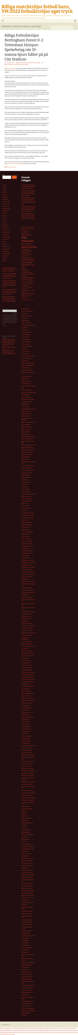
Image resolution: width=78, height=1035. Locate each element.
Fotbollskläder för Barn (26, 565)
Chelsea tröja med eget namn (28, 494)
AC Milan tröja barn (25, 320)
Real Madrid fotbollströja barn (28, 962)
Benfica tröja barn (25, 406)
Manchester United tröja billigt (26, 282)
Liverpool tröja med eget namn (27, 277)
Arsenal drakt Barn (25, 337)
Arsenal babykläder (25, 334)
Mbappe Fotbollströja (26, 818)
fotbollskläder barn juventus (27, 560)
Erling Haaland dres (25, 527)
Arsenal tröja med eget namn (28, 356)
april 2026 (4, 192)
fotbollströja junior (25, 579)
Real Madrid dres (25, 950)
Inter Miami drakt (25, 648)
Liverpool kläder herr (26, 731)
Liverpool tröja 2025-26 (26, 736)
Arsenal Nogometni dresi (27, 346)
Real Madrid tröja (24, 298)
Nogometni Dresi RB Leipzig (27, 890)
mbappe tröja (31, 283)
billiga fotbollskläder (24, 233)
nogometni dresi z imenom (26, 295)
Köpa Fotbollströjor (8, 350)
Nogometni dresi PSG (26, 888)
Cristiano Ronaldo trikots (27, 498)
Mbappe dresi (24, 815)
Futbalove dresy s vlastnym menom (55, 1032)
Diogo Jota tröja (25, 506)
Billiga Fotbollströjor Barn (26, 243)
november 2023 (6, 248)
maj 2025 (4, 218)
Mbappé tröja (24, 825)
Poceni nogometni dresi (26, 924)
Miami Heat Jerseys (29, 1028)
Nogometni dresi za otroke (27, 293)
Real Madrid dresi (25, 952)
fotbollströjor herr (25, 621)
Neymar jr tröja (24, 851)
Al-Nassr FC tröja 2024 (26, 323)
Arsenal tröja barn (25, 353)
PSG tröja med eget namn (27, 947)
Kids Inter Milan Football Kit (27, 674)
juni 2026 (4, 187)
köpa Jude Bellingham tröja (27, 693)
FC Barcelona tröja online (27, 543)
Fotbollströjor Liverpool (26, 623)
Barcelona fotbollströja (26, 370)
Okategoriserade (25, 900)
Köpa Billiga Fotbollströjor (25, 270)
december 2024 (6, 230)
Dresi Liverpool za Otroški (27, 517)
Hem (3, 21)
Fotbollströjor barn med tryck (28, 611)
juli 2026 (4, 185)
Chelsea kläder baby (26, 482)
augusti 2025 (5, 211)
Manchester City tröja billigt (27, 775)
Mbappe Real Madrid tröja (27, 823)
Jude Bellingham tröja (26, 662)
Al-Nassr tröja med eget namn (28, 325)
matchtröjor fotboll (25, 806)
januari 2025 (5, 227)
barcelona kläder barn (26, 376)
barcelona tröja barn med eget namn (27, 228)
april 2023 (4, 260)
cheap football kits (25, 475)
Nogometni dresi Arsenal (27, 870)
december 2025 (6, 201)
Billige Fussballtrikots (21, 1030)
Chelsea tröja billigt (25, 491)
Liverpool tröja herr (24, 275)
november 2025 (6, 204)
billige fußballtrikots (25, 457)
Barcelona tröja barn (26, 383)
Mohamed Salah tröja (24, 288)
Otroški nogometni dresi (26, 913)
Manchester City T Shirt (26, 763)
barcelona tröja (24, 379)
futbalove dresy (16, 1032)
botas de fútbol (24, 459)
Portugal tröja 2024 (25, 933)
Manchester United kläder (27, 790)
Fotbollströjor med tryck (27, 266)
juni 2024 (4, 244)
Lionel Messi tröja (24, 274)
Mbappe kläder (24, 820)
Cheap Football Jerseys (25, 249)
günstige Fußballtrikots (26, 644)
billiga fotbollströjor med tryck (27, 245)
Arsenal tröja (32, 227)
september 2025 (6, 208)
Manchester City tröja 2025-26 (28, 770)
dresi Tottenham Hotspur (27, 522)
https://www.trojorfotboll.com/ (28, 646)
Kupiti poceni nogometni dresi (28, 700)
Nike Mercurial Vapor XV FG (27, 865)
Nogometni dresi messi (26, 883)
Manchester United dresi (27, 784)
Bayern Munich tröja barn (27, 401)
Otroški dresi (24, 905)
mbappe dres (24, 811)
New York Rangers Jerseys (41, 1028)
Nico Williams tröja (25, 290)
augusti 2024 (5, 239)
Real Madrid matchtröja (25, 296)
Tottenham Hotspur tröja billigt (34, 62)
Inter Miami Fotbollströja (26, 651)
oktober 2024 (5, 234)
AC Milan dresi (24, 313)
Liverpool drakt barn (26, 726)
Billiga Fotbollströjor (21, 62)
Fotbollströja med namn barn (27, 590)
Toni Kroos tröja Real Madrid (27, 1008)
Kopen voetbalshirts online (52, 1030)
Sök (3, 174)
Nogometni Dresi (32, 290)
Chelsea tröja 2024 (24, 252)
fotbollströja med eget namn (27, 581)
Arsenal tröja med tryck (26, 358)
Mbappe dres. (24, 813)
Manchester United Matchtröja (28, 793)
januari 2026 (5, 199)
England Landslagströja (26, 524)
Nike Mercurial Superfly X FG (27, 858)
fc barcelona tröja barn (26, 539)
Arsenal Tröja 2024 (25, 351)
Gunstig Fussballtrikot (26, 641)
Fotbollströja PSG (25, 595)
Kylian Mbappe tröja (25, 705)
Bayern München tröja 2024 (27, 399)
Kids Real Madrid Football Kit (27, 679)
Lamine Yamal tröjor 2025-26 (27, 717)
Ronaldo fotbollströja (26, 992)
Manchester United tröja (26, 795)
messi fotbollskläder (25, 285)
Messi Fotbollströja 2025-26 (27, 834)
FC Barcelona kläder (25, 534)
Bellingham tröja (25, 404)
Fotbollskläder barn (25, 558)
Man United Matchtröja (26, 750)
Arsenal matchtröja (25, 227)
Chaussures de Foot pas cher (28, 470)
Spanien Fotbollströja (26, 1003)
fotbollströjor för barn (26, 618)
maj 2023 (4, 258)
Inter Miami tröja (24, 269)
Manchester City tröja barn (27, 773)
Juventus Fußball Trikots (26, 670)
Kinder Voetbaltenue (6, 1032)
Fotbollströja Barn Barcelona (27, 572)
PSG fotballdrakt (25, 940)
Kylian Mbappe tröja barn (27, 707)
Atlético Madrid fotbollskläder (28, 365)
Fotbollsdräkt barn (25, 555)
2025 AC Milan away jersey (27, 311)
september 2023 (6, 253)
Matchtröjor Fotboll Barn (26, 808)
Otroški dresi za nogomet (27, 911)
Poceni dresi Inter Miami (26, 922)
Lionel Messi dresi (25, 719)
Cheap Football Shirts (26, 251)
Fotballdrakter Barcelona (27, 550)
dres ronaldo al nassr (26, 508)
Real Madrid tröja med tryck (27, 985)
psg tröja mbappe (25, 945)
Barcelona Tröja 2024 (26, 381)
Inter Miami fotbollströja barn (28, 653)
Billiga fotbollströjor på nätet (27, 450)
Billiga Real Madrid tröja (26, 454)
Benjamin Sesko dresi (26, 411)
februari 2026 (5, 196)
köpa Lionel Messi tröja (26, 696)
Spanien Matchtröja (25, 1006)
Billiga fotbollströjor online (27, 447)
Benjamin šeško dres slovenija (28, 409)
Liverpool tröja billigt (26, 741)
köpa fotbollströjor (25, 688)
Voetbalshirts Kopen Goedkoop (36, 1030)
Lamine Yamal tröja (26, 272)
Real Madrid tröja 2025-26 (27, 974)
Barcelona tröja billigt (25, 230)
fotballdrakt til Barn (25, 548)
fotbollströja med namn (27, 259)
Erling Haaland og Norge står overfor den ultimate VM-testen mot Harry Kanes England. (28, 186)
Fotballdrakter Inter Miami (27, 553)
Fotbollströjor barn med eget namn (28, 261)
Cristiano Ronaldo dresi (26, 496)
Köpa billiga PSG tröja (26, 684)
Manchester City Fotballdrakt (28, 755)
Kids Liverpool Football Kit (27, 677)
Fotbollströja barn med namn (27, 574)
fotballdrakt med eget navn (27, 546)
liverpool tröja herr (25, 743)
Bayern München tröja (26, 397)
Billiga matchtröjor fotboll (27, 452)
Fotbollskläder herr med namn (28, 567)
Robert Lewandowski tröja (27, 987)
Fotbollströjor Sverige (26, 635)
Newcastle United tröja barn (27, 849)
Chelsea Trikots (24, 484)
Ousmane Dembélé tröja (26, 920)
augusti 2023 (5, 256)
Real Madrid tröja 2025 (26, 972)
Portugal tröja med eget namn (28, 935)
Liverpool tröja (32, 274)
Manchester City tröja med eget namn (27, 280)
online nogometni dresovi (27, 902)
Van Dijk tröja (24, 1015)
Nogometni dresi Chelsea (27, 872)
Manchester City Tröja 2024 (27, 768)
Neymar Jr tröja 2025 (26, 853)
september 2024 (6, 237)
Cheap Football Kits (26, 1032)
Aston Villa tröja (24, 360)
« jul (5, 326)
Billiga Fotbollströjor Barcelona (28, 436)
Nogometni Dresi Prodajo (27, 886)
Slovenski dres (24, 995)
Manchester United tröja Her (27, 800)
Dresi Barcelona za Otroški (27, 513)
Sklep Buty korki (19, 1028)
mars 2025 (4, 222)
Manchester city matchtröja (27, 279)
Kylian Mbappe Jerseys (26, 703)
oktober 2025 (5, 206)
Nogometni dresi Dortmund (27, 875)
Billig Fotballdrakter (25, 416)
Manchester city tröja (26, 766)
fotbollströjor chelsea (26, 616)
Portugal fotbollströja (26, 931)
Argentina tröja (24, 327)
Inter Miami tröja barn (26, 660)
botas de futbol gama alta (27, 465)
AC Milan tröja (24, 318)
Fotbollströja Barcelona (26, 569)
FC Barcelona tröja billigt (26, 541)
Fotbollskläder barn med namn (26, 257)
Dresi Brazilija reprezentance (28, 515)
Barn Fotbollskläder (25, 231)
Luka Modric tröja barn (26, 748)
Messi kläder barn (24, 287)
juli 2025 (4, 213)
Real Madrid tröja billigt (26, 979)
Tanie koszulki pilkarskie (38, 1032)
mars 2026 (4, 194)
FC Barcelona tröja (24, 255)
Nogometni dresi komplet (27, 877)
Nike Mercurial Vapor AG (26, 860)
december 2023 (6, 246)
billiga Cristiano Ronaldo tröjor (28, 422)
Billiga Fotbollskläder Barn (26, 235)
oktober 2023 (5, 251)
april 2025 (4, 220)
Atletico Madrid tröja (26, 367)
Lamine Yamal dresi (25, 710)
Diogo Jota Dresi (25, 503)
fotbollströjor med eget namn (28, 625)
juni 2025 (4, 215)
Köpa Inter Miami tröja (26, 691)
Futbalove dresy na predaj (7, 1034)
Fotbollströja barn (7, 352)
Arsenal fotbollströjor (26, 341)
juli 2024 (4, 241)
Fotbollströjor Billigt (27, 263)
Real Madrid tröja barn (26, 976)
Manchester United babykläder (28, 782)
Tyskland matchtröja (26, 1013)
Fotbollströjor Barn (8, 342)
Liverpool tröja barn (25, 738)
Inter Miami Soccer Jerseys (27, 655)
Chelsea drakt (24, 480)
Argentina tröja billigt (26, 332)
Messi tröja (30, 287)
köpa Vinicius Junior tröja (27, 698)
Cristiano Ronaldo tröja (26, 254)
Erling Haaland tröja (25, 529)
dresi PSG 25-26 (24, 520)
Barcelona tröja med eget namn (28, 392)
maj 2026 (4, 189)
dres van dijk (24, 510)
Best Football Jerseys (26, 413)
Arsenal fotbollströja (26, 339)
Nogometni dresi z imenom (27, 893)
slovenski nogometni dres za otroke (27, 300)
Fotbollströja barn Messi (26, 576)
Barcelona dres (68, 1028)
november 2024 (6, 232)
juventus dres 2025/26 (26, 665)
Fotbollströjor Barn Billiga (27, 597)
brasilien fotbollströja (26, 468)
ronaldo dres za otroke (26, 990)
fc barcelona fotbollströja (27, 532)
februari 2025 (5, 225)
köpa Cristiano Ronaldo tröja (27, 686)
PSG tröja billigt (24, 942)
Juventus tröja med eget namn (28, 672)
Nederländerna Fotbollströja (27, 846)
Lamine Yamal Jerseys (26, 712)
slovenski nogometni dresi (27, 1001)
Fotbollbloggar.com (6, 1024)
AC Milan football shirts (26, 315)
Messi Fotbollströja (25, 832)
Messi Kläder (24, 837)
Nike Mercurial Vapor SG (26, 863)
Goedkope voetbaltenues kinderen (69, 1030)
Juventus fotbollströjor (26, 667)
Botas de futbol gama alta (7, 1028)
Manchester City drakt (26, 752)
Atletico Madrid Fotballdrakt (27, 363)
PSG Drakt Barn (24, 938)
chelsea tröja (24, 487)
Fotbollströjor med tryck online (28, 633)
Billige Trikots (10, 1030)
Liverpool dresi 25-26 (26, 729)
